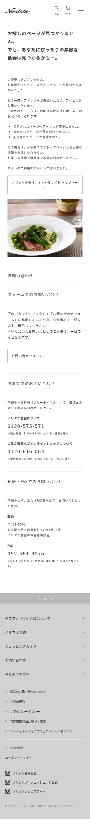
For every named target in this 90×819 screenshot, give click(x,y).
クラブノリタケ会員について (27, 618)
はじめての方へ (17, 674)
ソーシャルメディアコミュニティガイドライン (41, 731)
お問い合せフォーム (27, 355)
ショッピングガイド (20, 646)
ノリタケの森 (14, 748)
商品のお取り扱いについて (28, 691)
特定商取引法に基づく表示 (28, 721)
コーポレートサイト (18, 757)
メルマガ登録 (15, 632)
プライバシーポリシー (25, 711)
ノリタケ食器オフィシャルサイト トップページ (45, 185)
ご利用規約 (17, 701)
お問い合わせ (15, 659)
